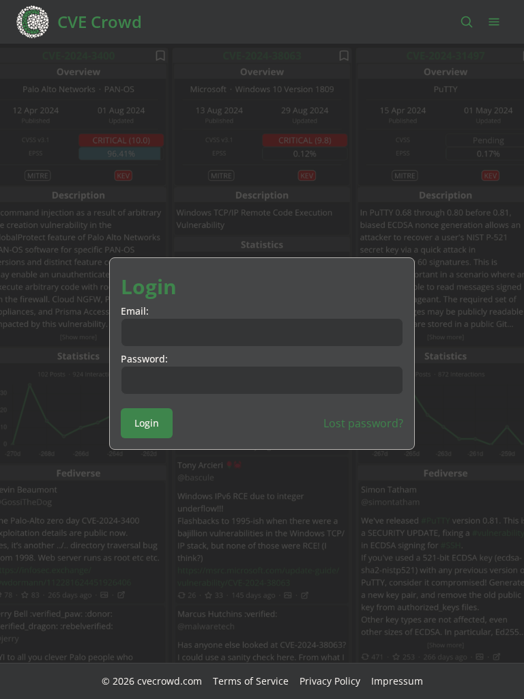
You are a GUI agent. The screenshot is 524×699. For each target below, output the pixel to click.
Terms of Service (251, 680)
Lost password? (363, 423)
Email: (135, 310)
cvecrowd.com (169, 680)
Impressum (397, 680)
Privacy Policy (330, 680)
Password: (144, 358)
